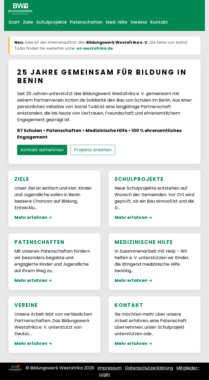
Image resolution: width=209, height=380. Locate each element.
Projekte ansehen (93, 150)
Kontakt (159, 22)
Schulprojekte (51, 22)
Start (14, 22)
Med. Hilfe (116, 22)
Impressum (109, 368)
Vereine (138, 22)
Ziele (28, 22)
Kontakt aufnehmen (42, 150)
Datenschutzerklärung (149, 368)
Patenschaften (86, 22)
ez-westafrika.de (94, 48)
